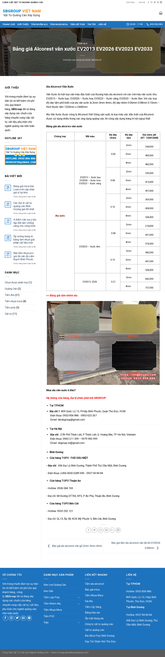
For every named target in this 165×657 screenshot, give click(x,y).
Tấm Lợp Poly (77, 24)
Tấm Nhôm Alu (39, 24)
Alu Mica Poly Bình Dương (99, 635)
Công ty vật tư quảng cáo (99, 624)
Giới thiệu (130, 2)
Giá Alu (89, 601)
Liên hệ (141, 2)
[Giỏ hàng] (161, 13)
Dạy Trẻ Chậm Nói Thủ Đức (100, 641)
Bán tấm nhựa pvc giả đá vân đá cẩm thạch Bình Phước (23, 256)
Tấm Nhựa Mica (59, 24)
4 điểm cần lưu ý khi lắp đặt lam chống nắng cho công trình (24, 222)
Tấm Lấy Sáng (93, 606)
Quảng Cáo (11, 288)
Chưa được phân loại (16, 282)
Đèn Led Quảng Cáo (55, 584)
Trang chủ (8, 24)
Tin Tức (91, 24)
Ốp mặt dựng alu (94, 618)
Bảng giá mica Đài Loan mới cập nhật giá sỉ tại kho (23, 189)
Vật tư (8, 313)
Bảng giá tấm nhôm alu (63, 295)
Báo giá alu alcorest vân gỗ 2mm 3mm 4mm (76, 545)
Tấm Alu (82, 43)
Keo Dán (48, 591)
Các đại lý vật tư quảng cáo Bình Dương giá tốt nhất (23, 206)
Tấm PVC (49, 616)
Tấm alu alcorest (94, 583)
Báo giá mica (92, 589)
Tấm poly (10, 307)
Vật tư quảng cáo (94, 629)
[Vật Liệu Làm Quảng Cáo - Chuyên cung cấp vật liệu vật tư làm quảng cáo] (24, 13)
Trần (46, 622)
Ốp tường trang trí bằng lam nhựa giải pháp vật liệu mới (24, 239)
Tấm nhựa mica (13, 301)
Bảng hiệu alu (92, 612)
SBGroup (97, 60)
